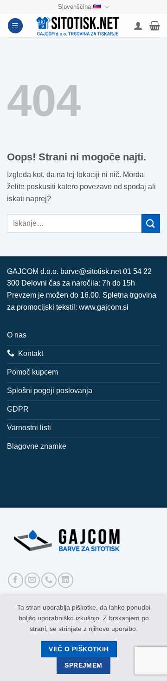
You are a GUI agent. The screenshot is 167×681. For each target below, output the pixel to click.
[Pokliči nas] (49, 580)
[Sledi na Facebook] (15, 580)
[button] (15, 25)
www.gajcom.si (103, 307)
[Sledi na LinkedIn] (65, 580)
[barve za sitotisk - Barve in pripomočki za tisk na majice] (78, 25)
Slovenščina (74, 6)
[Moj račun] (138, 25)
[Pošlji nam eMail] (32, 580)
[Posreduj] (150, 223)
